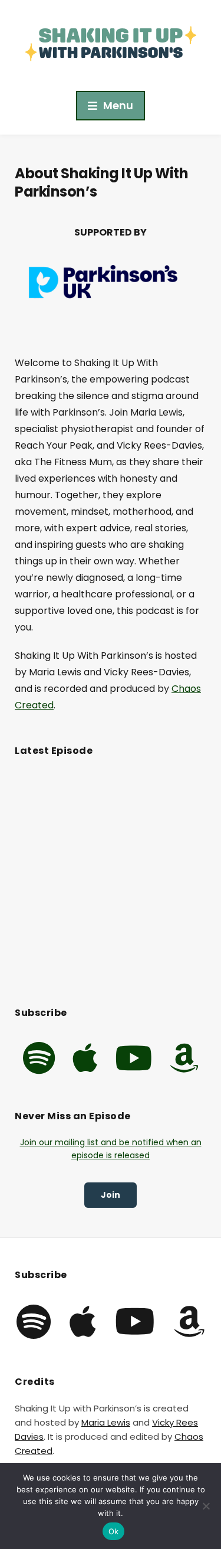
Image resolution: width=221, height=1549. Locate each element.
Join (110, 1195)
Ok (113, 1531)
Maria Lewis (105, 1422)
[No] (206, 1506)
